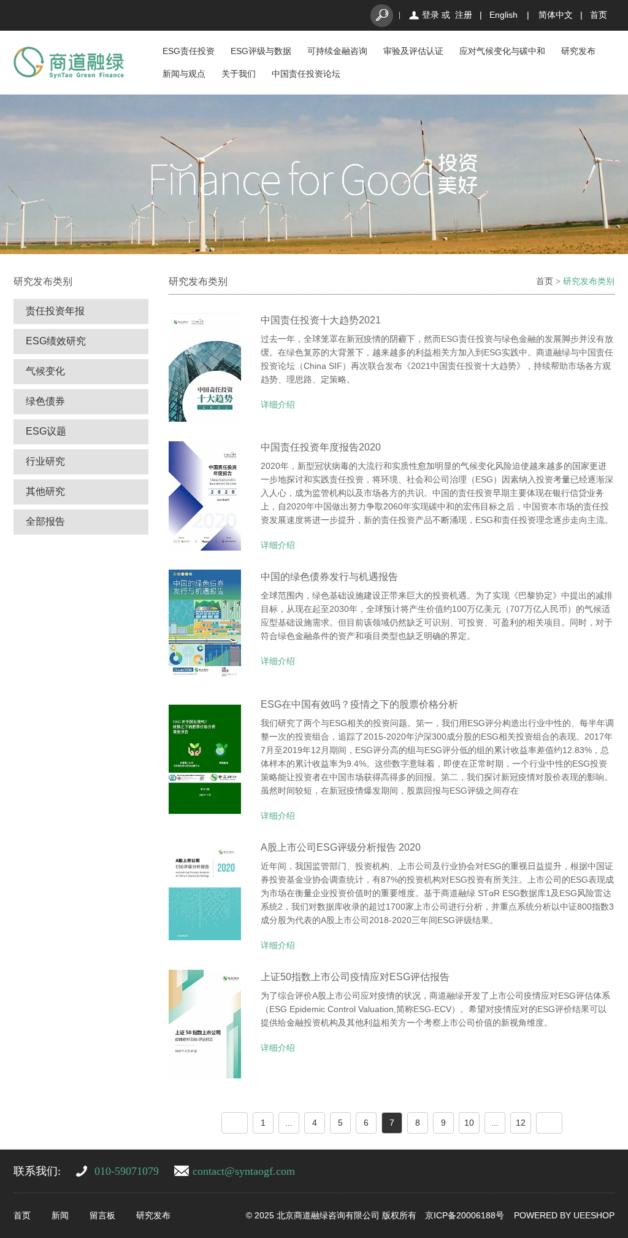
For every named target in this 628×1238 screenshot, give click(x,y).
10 (469, 1123)
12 (521, 1123)
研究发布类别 (589, 281)
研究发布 (578, 51)
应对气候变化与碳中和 (502, 51)
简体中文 (555, 15)
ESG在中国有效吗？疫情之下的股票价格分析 (359, 704)
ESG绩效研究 (56, 341)
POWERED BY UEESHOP (564, 1215)
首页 (598, 15)
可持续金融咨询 (337, 51)
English (503, 15)
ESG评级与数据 (261, 51)
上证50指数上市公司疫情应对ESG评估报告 (355, 977)
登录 (430, 15)
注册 (463, 15)
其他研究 (45, 491)
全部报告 (45, 521)
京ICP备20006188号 (464, 1215)
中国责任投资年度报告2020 (321, 447)
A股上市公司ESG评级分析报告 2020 (341, 847)
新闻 (60, 1215)
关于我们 (238, 74)
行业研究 (45, 461)
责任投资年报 (55, 311)
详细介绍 (278, 404)
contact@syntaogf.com (244, 1171)
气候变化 (45, 371)
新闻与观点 (184, 74)
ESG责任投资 (189, 51)
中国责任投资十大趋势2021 (321, 320)
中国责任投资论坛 (306, 74)
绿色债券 (45, 401)
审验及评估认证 (413, 51)
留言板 (102, 1215)
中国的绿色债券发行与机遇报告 (329, 576)
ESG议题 (46, 431)
